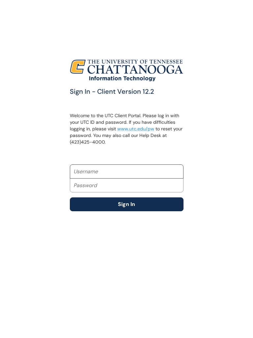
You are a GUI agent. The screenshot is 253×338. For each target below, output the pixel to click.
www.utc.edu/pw (135, 129)
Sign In (126, 204)
